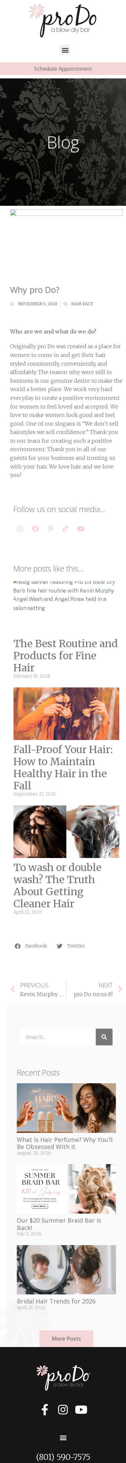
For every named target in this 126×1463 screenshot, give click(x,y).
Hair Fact (82, 303)
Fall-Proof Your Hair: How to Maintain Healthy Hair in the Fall (63, 767)
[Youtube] (80, 529)
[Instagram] (20, 529)
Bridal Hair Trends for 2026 (56, 1301)
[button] (65, 50)
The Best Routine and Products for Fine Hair (65, 655)
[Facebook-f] (44, 1409)
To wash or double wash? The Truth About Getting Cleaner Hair (57, 885)
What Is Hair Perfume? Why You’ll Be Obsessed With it (65, 1143)
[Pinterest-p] (50, 529)
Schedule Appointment (63, 68)
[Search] (104, 1037)
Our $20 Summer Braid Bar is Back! (59, 1224)
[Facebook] (35, 529)
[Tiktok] (65, 529)
